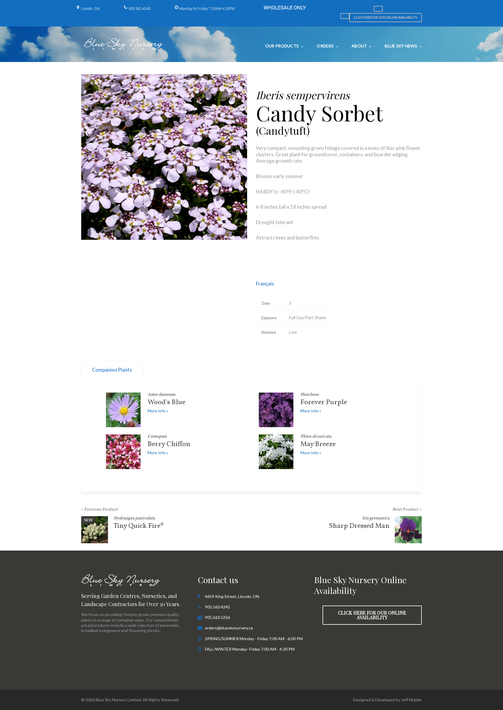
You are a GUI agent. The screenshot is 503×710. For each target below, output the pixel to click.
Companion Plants (112, 370)
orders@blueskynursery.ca (229, 627)
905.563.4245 (139, 8)
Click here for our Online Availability (385, 17)
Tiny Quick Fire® (139, 523)
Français (265, 284)
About (359, 45)
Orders (325, 45)
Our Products (282, 45)
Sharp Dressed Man (359, 523)
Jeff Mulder (411, 699)
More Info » (158, 410)
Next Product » (407, 510)
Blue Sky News (401, 45)
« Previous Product (99, 510)
